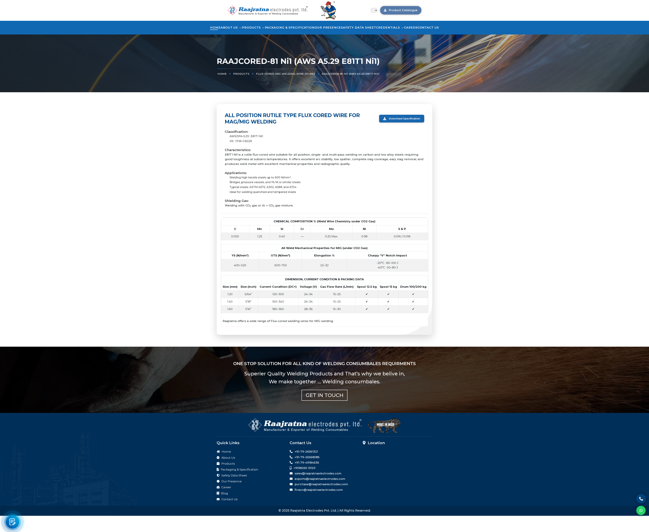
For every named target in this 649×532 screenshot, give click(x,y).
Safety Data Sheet (358, 27)
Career (410, 27)
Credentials (388, 27)
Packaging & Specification (290, 27)
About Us (230, 27)
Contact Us (229, 499)
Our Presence (328, 27)
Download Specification (404, 118)
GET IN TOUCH (324, 395)
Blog (224, 493)
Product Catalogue (403, 10)
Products (252, 27)
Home (215, 27)
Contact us (428, 27)
